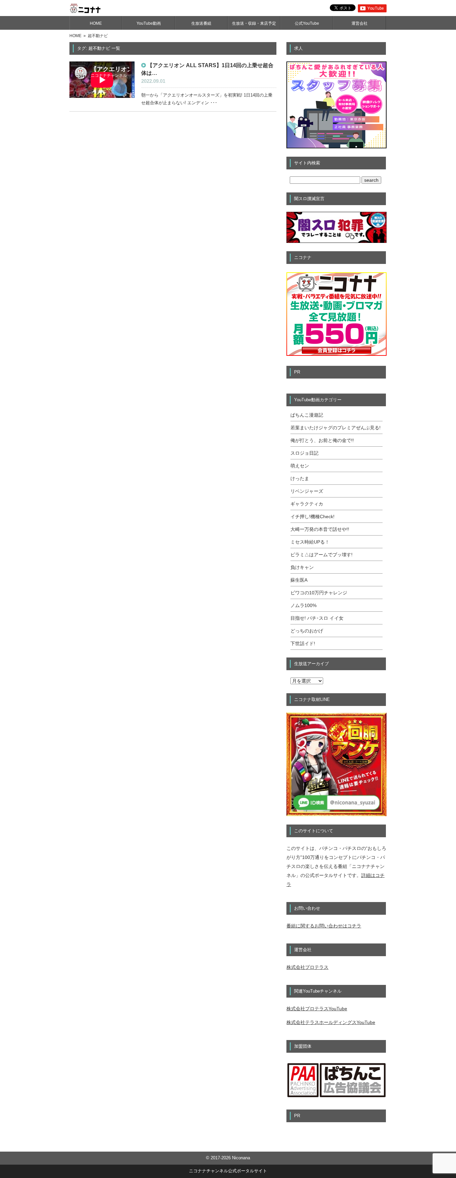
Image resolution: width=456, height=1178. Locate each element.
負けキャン (302, 567)
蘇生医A (298, 580)
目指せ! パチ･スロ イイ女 (317, 618)
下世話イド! (302, 643)
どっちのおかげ (306, 630)
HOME (96, 23)
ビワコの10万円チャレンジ (318, 592)
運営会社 (360, 23)
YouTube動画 (149, 23)
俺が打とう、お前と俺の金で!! (322, 440)
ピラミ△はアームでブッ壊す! (321, 554)
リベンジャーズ (306, 491)
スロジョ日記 (304, 453)
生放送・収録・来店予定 (254, 23)
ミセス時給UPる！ (309, 542)
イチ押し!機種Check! (312, 516)
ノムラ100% (303, 605)
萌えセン (299, 465)
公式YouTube (307, 23)
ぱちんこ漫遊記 (306, 415)
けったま (299, 478)
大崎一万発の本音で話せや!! (319, 529)
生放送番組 (201, 23)
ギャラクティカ (306, 503)
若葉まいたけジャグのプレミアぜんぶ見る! (335, 427)
